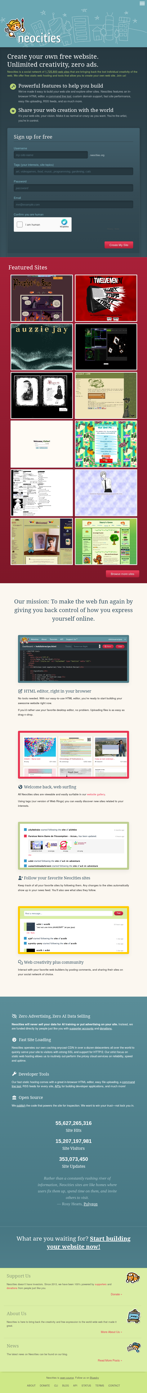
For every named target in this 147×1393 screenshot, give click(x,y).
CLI (56, 1385)
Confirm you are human (28, 214)
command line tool (59, 96)
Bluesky (94, 1377)
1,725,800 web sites (57, 71)
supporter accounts (81, 1028)
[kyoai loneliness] (42, 395)
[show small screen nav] (142, 3)
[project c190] (106, 395)
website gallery (96, 794)
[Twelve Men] (106, 298)
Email (17, 198)
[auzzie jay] (42, 346)
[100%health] (42, 492)
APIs (58, 1086)
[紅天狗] (42, 541)
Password (20, 181)
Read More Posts (109, 1360)
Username (20, 148)
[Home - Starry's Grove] (106, 541)
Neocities (51, 1377)
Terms (99, 1385)
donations (106, 1028)
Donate (115, 1294)
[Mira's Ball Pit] (106, 444)
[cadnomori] (106, 492)
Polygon (91, 1204)
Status (86, 1385)
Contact (114, 1385)
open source (67, 1377)
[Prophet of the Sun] (42, 298)
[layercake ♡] (42, 444)
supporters (101, 1284)
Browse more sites (122, 574)
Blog (65, 1385)
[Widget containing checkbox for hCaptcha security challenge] (67, 224)
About (31, 1385)
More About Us (110, 1332)
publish (21, 1105)
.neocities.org (96, 155)
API (75, 1385)
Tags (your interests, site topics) (34, 165)
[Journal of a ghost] (106, 346)
